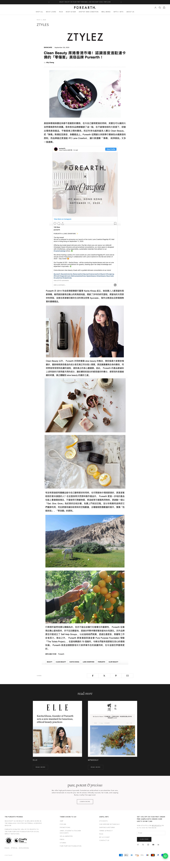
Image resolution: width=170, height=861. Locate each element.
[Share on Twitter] (104, 676)
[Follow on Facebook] (138, 845)
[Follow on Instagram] (148, 845)
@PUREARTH (156, 825)
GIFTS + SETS (118, 12)
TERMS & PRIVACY (106, 830)
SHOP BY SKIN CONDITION (88, 12)
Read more (40, 767)
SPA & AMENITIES (66, 836)
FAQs (101, 834)
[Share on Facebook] (92, 676)
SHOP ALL (39, 12)
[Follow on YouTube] (153, 845)
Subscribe (144, 839)
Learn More (85, 801)
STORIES (63, 843)
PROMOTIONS (65, 827)
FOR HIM (63, 824)
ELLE (35, 760)
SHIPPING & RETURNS (107, 827)
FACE (61, 12)
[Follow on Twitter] (143, 845)
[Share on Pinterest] (116, 676)
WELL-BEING (105, 12)
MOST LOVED (51, 12)
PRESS (62, 839)
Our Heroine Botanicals (109, 824)
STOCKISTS (103, 821)
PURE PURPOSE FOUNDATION (70, 846)
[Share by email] (127, 676)
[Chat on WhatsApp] (165, 856)
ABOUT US (130, 12)
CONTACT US (104, 840)
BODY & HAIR (71, 12)
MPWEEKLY (93, 760)
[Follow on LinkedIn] (158, 845)
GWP (61, 821)
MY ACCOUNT (104, 837)
